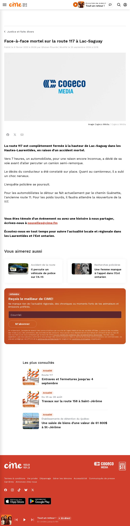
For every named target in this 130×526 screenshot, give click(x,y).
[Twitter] (14, 134)
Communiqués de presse (102, 478)
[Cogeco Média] (104, 467)
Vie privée (32, 478)
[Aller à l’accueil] (18, 5)
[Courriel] (22, 134)
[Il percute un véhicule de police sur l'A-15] (18, 268)
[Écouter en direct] (75, 4)
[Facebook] (7, 134)
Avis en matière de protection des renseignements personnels (77, 335)
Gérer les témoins (62, 478)
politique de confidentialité (48, 339)
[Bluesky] (26, 490)
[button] (16, 519)
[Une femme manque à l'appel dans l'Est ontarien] (82, 268)
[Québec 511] (122, 469)
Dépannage (45, 478)
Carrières (9, 482)
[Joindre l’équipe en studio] (110, 4)
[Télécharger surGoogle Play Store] (39, 501)
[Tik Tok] (19, 490)
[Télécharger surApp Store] (15, 501)
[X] (32, 490)
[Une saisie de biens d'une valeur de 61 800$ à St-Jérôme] (31, 421)
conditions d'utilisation (81, 339)
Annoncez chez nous (26, 482)
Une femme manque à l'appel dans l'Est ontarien (107, 273)
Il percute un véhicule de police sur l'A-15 (43, 273)
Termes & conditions (14, 478)
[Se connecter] (125, 4)
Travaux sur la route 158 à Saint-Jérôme (72, 401)
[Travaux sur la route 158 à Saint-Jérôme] (31, 399)
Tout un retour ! (95, 5)
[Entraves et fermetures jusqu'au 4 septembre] (31, 377)
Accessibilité (80, 478)
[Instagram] (12, 490)
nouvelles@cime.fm (43, 223)
